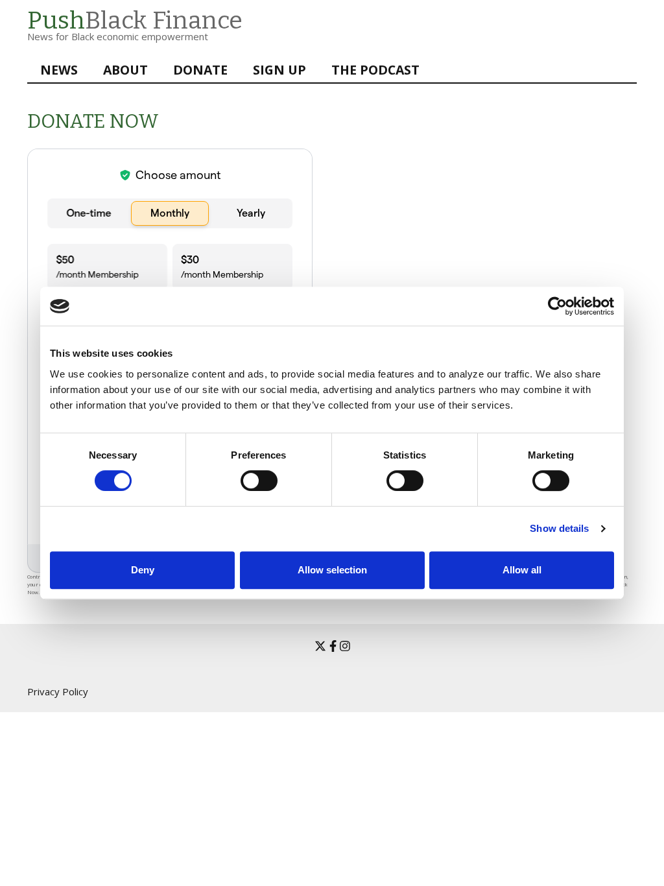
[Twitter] (320, 646)
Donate (200, 69)
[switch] (246, 474)
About (125, 69)
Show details (559, 528)
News (59, 69)
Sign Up (279, 69)
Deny (142, 569)
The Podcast (375, 69)
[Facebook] (333, 646)
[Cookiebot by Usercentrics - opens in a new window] (557, 306)
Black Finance (135, 20)
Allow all (522, 569)
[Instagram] (345, 646)
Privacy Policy (57, 691)
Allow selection (332, 569)
